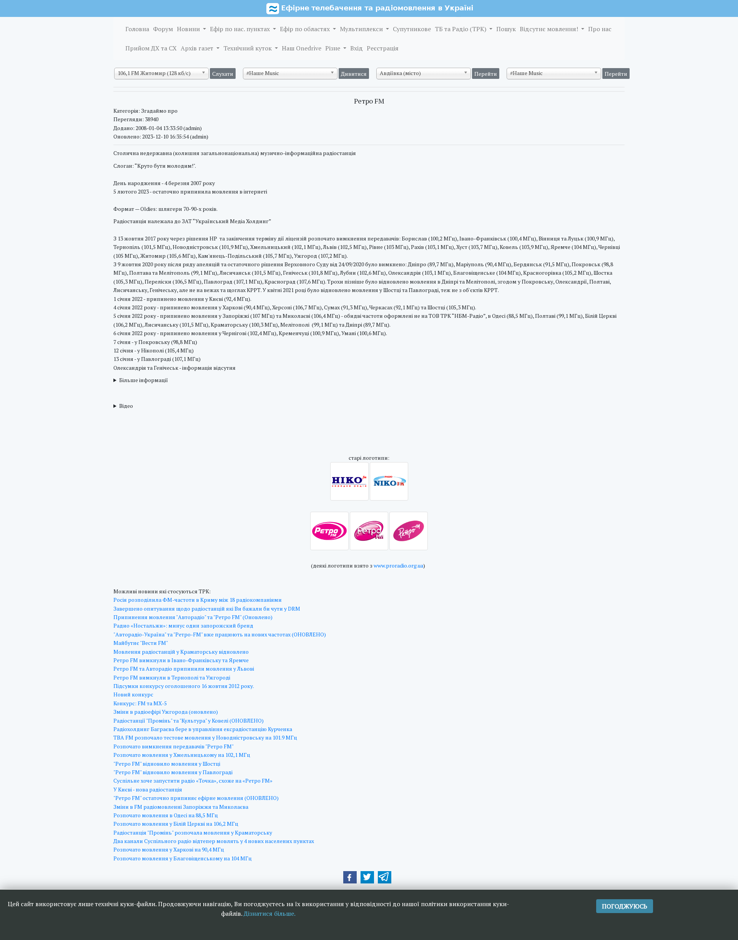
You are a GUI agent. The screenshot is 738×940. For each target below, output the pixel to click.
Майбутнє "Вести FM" (140, 642)
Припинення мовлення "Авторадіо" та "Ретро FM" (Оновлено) (193, 617)
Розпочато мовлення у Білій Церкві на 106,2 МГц (175, 823)
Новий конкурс (133, 694)
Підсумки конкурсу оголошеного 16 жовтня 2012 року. (183, 686)
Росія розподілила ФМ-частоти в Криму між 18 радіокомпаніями (197, 599)
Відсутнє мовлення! (550, 29)
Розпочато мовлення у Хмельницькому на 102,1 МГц (181, 754)
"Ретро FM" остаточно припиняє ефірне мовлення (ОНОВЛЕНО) (196, 797)
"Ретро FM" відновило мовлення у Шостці (166, 763)
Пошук (506, 29)
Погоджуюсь (624, 906)
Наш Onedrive (301, 48)
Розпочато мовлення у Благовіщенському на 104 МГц (182, 858)
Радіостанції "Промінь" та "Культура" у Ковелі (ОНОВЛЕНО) (188, 720)
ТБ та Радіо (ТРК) (461, 29)
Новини (189, 29)
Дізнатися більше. (270, 913)
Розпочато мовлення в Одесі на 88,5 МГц (165, 815)
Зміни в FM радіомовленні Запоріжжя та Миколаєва (180, 806)
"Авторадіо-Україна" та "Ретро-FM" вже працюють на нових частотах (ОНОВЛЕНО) (219, 634)
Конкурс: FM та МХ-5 (140, 703)
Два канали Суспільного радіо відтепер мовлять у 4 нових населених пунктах (213, 841)
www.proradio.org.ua (398, 565)
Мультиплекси (362, 29)
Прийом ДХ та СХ (151, 48)
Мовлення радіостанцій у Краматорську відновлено (181, 651)
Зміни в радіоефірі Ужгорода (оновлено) (165, 711)
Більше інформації (143, 380)
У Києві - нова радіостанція (147, 789)
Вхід (356, 48)
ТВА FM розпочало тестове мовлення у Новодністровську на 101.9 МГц (205, 737)
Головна (137, 29)
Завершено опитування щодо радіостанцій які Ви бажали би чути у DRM (206, 608)
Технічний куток (248, 48)
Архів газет (198, 48)
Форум (163, 29)
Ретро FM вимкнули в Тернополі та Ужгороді (171, 677)
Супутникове (412, 29)
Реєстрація (383, 48)
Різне (333, 48)
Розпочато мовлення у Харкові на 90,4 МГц (168, 849)
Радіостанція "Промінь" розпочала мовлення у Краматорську (192, 832)
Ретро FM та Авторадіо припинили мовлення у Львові (183, 668)
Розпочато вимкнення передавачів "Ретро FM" (173, 746)
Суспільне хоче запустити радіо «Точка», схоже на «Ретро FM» (193, 780)
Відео (126, 405)
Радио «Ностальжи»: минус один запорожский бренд (183, 625)
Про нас (600, 29)
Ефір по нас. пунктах (240, 29)
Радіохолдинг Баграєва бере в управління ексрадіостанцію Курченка (202, 729)
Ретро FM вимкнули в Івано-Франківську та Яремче (181, 660)
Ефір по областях (305, 29)
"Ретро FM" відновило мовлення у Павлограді (173, 772)
